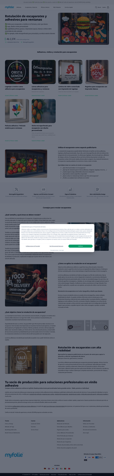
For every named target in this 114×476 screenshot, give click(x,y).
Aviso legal (61, 250)
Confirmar (80, 246)
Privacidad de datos (54, 250)
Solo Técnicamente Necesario (56, 246)
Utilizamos (23, 229)
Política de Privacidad (72, 239)
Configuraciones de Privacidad (33, 246)
